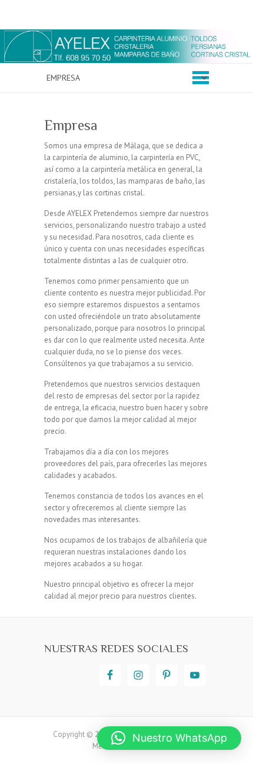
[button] (169, 738)
